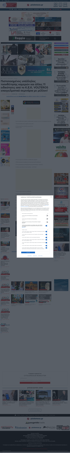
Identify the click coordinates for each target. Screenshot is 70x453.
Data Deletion (30, 255)
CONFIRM (28, 252)
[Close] (51, 197)
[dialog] (35, 226)
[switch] (47, 215)
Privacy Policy (40, 255)
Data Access (35, 255)
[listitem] (35, 213)
